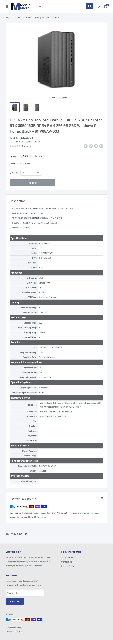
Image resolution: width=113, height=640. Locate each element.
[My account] (99, 6)
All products (18, 17)
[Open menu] (7, 6)
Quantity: (14, 172)
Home (8, 17)
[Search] (89, 6)
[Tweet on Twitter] (96, 146)
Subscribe (15, 601)
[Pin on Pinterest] (91, 146)
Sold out (33, 182)
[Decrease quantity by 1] (23, 172)
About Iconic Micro (70, 557)
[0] (105, 6)
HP (11, 142)
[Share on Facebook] (86, 146)
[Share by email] (101, 146)
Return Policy (67, 566)
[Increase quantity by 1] (38, 172)
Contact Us (66, 561)
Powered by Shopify (14, 631)
